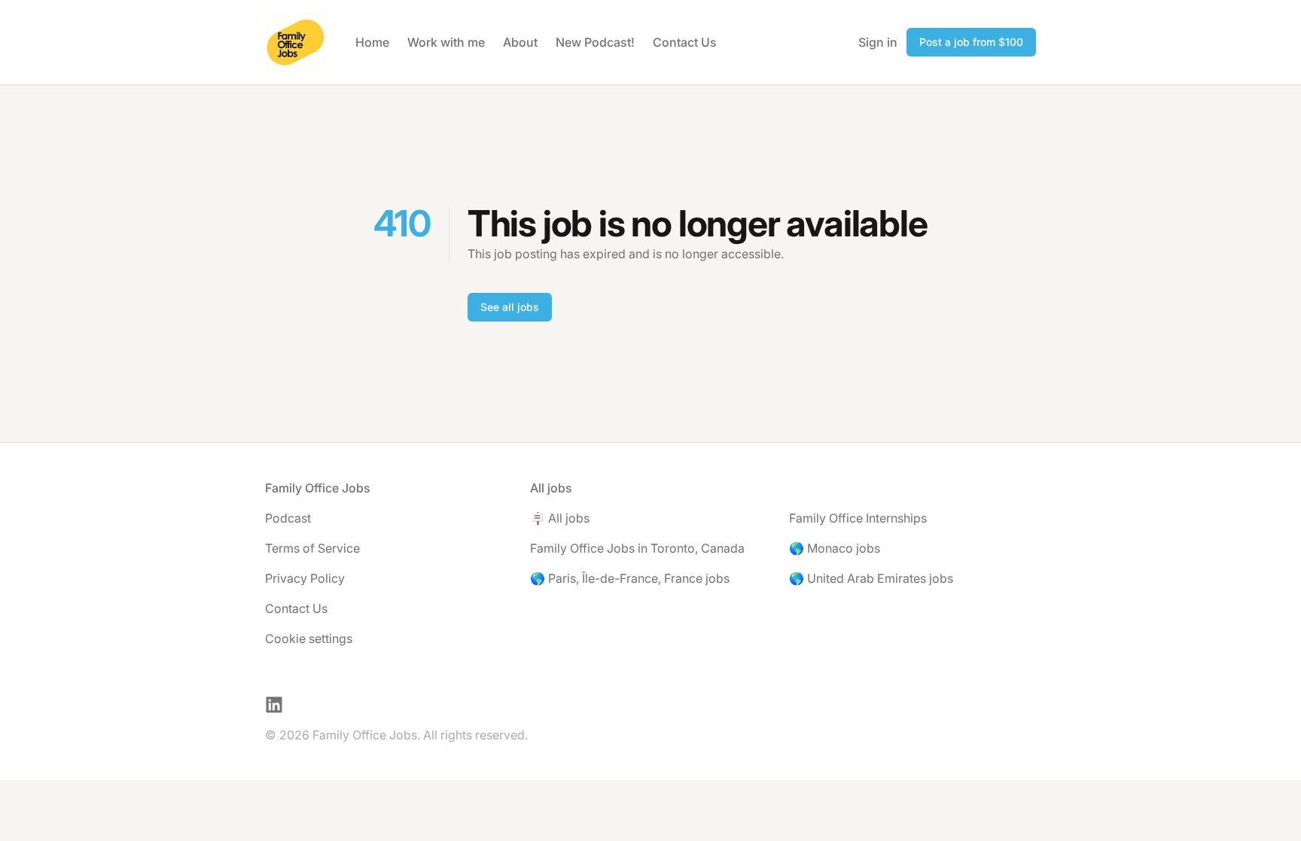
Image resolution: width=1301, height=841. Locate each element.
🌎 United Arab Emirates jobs (871, 578)
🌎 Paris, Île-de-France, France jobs (630, 578)
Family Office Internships (858, 518)
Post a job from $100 (971, 41)
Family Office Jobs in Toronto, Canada (637, 548)
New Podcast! (595, 42)
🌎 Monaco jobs (834, 548)
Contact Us (685, 42)
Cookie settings (308, 638)
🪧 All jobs (560, 518)
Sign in (877, 42)
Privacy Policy (305, 578)
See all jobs (509, 306)
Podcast (288, 518)
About (520, 42)
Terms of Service (312, 548)
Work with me (446, 42)
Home (372, 42)
